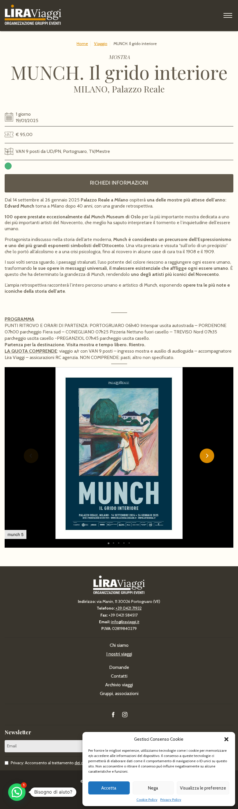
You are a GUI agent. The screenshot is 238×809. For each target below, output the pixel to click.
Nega (153, 788)
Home (82, 43)
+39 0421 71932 (129, 608)
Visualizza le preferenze (203, 788)
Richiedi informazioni (119, 183)
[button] (226, 739)
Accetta (108, 788)
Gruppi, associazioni (119, 693)
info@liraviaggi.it (125, 621)
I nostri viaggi (119, 654)
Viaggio (100, 43)
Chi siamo (119, 645)
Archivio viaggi (119, 684)
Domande (119, 667)
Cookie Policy (146, 799)
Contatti (119, 676)
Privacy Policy (170, 799)
